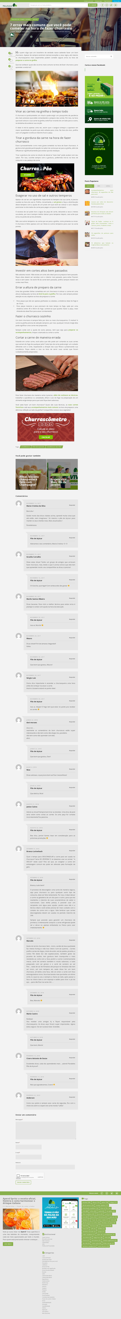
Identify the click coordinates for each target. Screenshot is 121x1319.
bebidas (86, 1220)
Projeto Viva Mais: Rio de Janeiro (58, 482)
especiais (113, 1217)
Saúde (101, 1211)
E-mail (18, 1152)
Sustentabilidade (46, 1302)
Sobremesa (102, 1217)
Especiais (65, 474)
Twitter (111, 5)
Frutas (85, 1229)
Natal (85, 1226)
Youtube (115, 5)
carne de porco (103, 1246)
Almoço (96, 1202)
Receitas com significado (48, 1268)
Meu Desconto (46, 1313)
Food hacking (45, 1295)
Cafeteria (44, 1265)
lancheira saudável (89, 1246)
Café (43, 1256)
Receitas (86, 1202)
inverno (86, 1240)
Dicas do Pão (45, 1266)
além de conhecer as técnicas (66, 395)
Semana (89, 186)
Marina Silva (10, 1206)
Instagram (107, 5)
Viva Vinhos (45, 1311)
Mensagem (19, 1119)
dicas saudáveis (88, 1214)
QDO (43, 1274)
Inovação (56, 474)
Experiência (45, 1279)
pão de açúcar (38, 447)
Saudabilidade (46, 1306)
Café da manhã (105, 1226)
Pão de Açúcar (10, 5)
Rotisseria (45, 1284)
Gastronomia (45, 1281)
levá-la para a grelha (47, 294)
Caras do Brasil (46, 1257)
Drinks (44, 1292)
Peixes (93, 1217)
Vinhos (44, 1308)
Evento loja (45, 1283)
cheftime (101, 1229)
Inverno (44, 1286)
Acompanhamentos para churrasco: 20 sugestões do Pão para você (102, 192)
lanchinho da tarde (89, 1231)
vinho (107, 1237)
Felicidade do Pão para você (50, 1261)
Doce (85, 1217)
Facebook (102, 5)
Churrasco (25, 447)
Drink (85, 1211)
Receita (44, 1272)
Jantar (105, 1202)
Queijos (44, 1288)
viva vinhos (87, 1237)
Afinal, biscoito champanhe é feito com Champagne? (29, 480)
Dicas (35, 19)
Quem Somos (46, 1237)
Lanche (108, 1214)
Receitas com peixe (108, 1223)
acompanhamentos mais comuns (44, 407)
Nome (18, 1142)
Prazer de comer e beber (21, 19)
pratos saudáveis (89, 1234)
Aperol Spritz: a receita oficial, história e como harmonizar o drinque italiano (19, 1201)
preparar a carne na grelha (26, 60)
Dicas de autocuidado (48, 1270)
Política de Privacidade (48, 1246)
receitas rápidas (102, 1205)
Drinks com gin (108, 1243)
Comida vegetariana (110, 1240)
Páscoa (99, 1214)
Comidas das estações (48, 1297)
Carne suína (96, 1243)
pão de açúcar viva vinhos (91, 1223)
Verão (113, 1220)
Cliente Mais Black (47, 1275)
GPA (43, 1244)
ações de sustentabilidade (106, 1234)
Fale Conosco (46, 1241)
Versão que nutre (47, 1259)
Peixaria (44, 1290)
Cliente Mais (45, 1242)
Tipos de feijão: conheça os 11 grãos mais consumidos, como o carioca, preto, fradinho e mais (102, 223)
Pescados (44, 1263)
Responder (72, 505)
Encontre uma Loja (47, 1239)
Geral (108, 186)
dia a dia (86, 1243)
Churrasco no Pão (54, 447)
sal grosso (58, 202)
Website (18, 1162)
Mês (99, 186)
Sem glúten (110, 1211)
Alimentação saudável (90, 1208)
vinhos (93, 1211)
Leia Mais (8, 1244)
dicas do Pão (105, 1208)
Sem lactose (96, 1240)
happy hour (97, 1237)
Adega (113, 1202)
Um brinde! (45, 1293)
